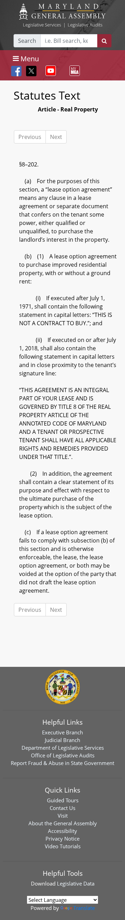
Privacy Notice (62, 838)
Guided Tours (62, 800)
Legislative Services (42, 25)
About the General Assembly (62, 823)
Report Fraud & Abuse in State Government (62, 762)
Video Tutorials (63, 846)
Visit (63, 815)
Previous (29, 137)
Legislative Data (75, 883)
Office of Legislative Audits (62, 755)
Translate (84, 907)
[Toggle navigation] (49, 71)
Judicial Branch (62, 739)
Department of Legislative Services (63, 747)
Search (27, 41)
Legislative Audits (85, 25)
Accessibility (62, 830)
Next (56, 137)
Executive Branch (62, 732)
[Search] (104, 40)
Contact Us (62, 807)
